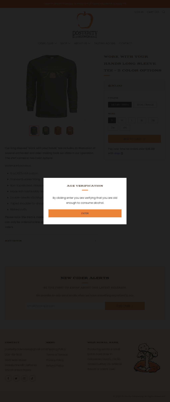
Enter (85, 213)
